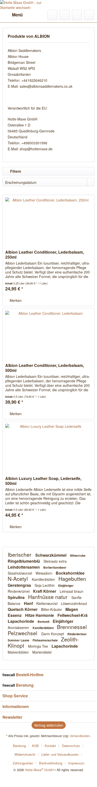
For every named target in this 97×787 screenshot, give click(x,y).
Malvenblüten (19, 652)
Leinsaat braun (71, 591)
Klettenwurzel (47, 603)
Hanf (29, 603)
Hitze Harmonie (40, 615)
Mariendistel (41, 652)
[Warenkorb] (89, 15)
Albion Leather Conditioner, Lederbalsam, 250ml (44, 255)
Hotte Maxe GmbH (39, 769)
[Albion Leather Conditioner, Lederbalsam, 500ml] (48, 333)
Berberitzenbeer (54, 567)
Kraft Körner (45, 591)
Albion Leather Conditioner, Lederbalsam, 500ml (44, 368)
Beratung (19, 745)
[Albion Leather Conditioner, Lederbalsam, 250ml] (48, 219)
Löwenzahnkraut (74, 603)
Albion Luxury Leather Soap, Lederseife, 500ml (43, 481)
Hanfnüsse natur (48, 596)
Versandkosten (80, 736)
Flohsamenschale (45, 640)
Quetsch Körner (23, 609)
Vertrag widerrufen (48, 725)
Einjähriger (66, 585)
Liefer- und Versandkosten (60, 754)
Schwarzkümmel (51, 555)
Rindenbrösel (76, 634)
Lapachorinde (21, 621)
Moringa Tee (38, 646)
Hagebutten (72, 578)
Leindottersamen (24, 567)
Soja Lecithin (45, 585)
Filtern (15, 171)
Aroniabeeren (19, 627)
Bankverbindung (50, 763)
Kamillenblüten (44, 579)
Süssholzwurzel (20, 573)
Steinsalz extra (55, 561)
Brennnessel (72, 626)
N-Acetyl (18, 578)
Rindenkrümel (19, 591)
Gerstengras (20, 585)
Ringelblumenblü (24, 561)
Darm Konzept (53, 633)
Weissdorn (44, 573)
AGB (35, 745)
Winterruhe (78, 555)
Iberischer (20, 554)
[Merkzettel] (65, 15)
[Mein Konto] (77, 15)
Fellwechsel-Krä (72, 615)
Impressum (76, 763)
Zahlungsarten (23, 763)
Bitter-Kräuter (52, 609)
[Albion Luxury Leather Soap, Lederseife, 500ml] (48, 446)
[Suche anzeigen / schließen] (52, 15)
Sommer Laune (19, 640)
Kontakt (50, 745)
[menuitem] (12, 15)
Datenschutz (71, 745)
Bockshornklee (70, 573)
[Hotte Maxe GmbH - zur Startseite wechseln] (24, 5)
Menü (17, 15)
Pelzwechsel (23, 633)
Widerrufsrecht (24, 754)
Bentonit (44, 621)
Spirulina (17, 597)
